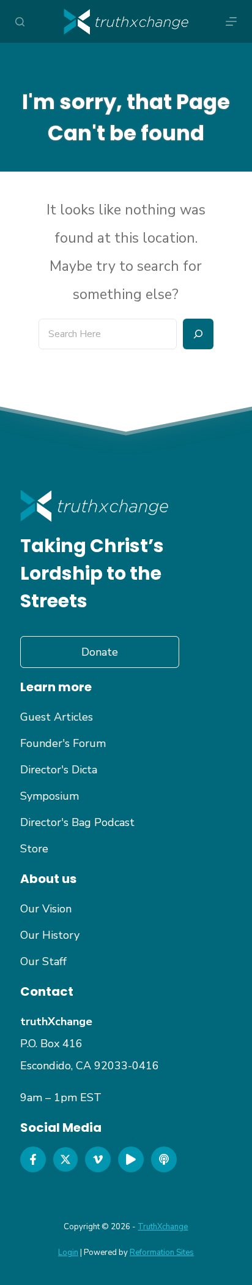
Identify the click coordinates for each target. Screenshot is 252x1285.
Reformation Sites (162, 1252)
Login (68, 1252)
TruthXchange (163, 1226)
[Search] (19, 21)
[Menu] (231, 21)
